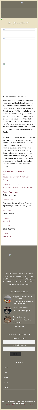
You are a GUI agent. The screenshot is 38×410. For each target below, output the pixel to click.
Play (6, 387)
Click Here (7, 237)
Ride (6, 382)
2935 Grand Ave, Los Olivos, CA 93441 (18, 187)
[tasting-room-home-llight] (19, 49)
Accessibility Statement (13, 404)
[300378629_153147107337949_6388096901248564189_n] (19, 78)
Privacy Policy (28, 404)
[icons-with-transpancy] (19, 32)
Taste (7, 367)
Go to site (7, 221)
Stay (6, 377)
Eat (5, 372)
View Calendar (19, 326)
